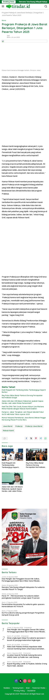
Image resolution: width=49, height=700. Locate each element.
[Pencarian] (45, 6)
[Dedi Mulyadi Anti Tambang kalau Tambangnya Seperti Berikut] (12, 455)
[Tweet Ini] (31, 438)
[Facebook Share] (26, 438)
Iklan (28, 688)
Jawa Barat (7, 426)
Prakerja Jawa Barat (33, 426)
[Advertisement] (24, 117)
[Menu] (3, 6)
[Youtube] (29, 681)
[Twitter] (20, 681)
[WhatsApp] (34, 681)
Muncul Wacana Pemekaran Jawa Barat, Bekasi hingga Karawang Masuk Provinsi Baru (24, 419)
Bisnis (4, 20)
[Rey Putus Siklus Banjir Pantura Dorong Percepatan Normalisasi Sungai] (36, 455)
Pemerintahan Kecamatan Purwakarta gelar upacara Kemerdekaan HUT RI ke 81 (23, 605)
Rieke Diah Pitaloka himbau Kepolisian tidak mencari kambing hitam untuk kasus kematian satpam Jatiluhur (25, 648)
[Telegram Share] (40, 438)
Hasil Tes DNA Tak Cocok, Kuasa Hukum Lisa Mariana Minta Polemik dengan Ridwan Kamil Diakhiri (23, 407)
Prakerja (18, 426)
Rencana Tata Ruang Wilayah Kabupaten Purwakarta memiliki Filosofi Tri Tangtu (23, 588)
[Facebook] (16, 681)
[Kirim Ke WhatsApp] (45, 438)
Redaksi (7, 688)
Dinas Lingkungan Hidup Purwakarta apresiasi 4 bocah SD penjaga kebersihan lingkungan (26, 639)
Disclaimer (31, 691)
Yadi (8, 36)
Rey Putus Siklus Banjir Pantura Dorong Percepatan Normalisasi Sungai (22, 396)
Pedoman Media (38, 688)
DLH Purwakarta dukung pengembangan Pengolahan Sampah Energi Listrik (23, 614)
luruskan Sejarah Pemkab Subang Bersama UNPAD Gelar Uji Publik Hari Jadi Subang (24, 656)
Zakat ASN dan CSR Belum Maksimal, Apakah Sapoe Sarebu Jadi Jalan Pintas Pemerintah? (22, 402)
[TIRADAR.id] (18, 6)
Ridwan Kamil (8, 430)
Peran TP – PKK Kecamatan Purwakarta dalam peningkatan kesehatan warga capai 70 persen (21, 597)
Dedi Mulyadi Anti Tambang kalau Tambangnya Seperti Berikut (24, 391)
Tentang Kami (17, 688)
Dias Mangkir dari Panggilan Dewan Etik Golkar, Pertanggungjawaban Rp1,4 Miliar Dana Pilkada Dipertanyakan (21, 580)
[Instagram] (25, 681)
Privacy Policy (19, 691)
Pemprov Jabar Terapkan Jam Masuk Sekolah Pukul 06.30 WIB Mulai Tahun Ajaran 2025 (23, 413)
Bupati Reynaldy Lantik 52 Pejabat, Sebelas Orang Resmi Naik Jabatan (27, 665)
